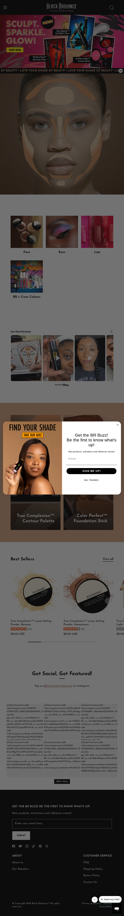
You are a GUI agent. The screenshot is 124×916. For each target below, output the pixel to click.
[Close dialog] (117, 425)
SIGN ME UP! (91, 471)
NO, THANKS (91, 480)
